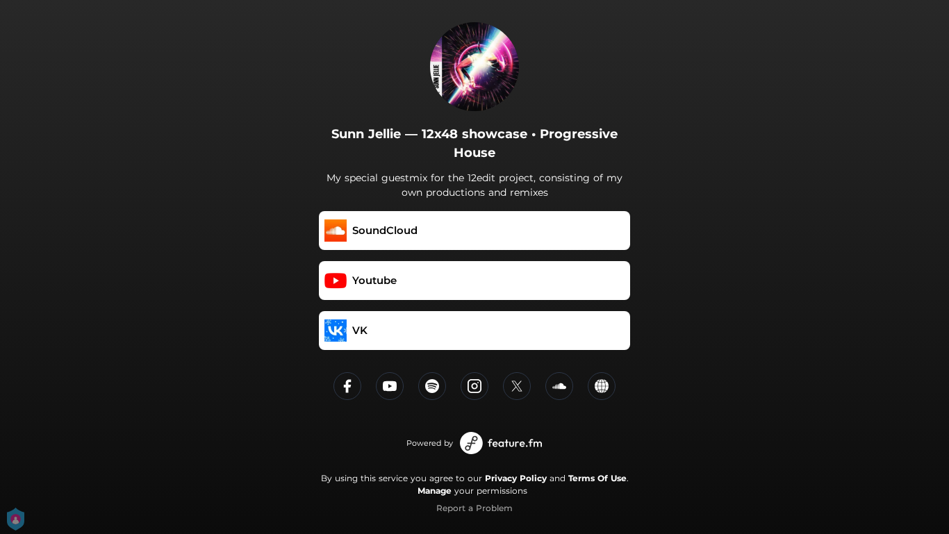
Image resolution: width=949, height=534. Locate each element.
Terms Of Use (597, 478)
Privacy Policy (516, 478)
